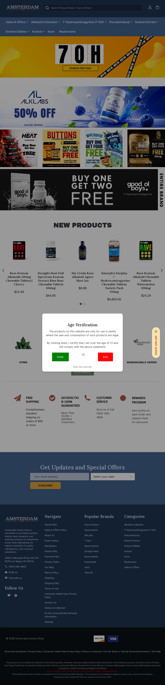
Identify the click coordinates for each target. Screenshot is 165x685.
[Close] (156, 331)
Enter (60, 357)
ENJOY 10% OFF (156, 345)
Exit (105, 357)
